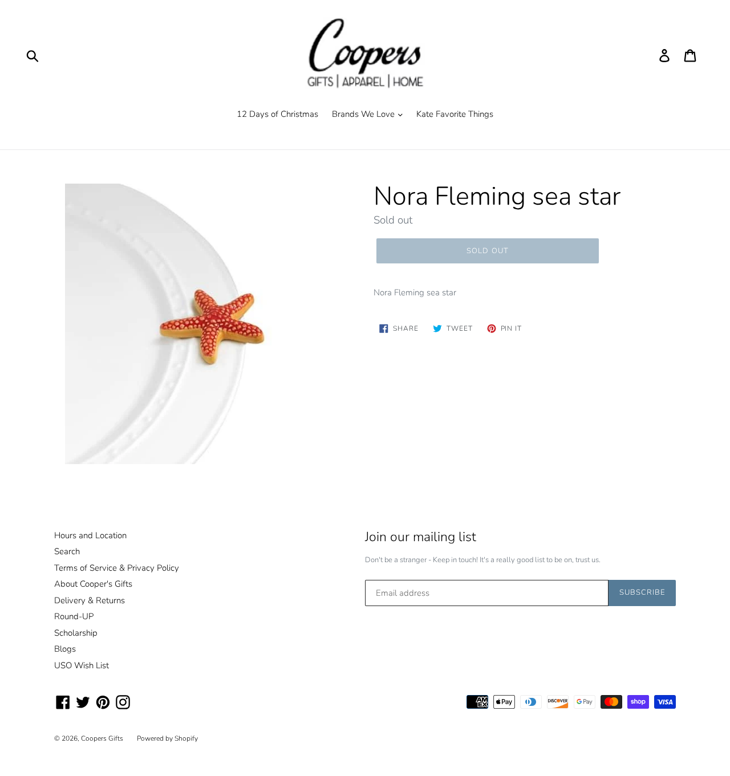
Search (67, 551)
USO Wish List (81, 665)
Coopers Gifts (102, 738)
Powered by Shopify (167, 738)
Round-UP (74, 616)
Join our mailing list (420, 537)
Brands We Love (364, 114)
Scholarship (76, 633)
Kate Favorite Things (454, 114)
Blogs (65, 649)
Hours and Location (90, 535)
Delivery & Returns (89, 600)
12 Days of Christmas (277, 114)
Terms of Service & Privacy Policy (116, 568)
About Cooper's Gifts (93, 584)
